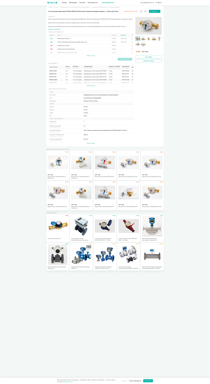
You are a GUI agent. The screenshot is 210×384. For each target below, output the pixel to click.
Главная (64, 2)
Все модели (148, 57)
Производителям (108, 2)
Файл (59, 35)
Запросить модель (148, 60)
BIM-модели (73, 2)
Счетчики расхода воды (114, 7)
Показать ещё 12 (91, 85)
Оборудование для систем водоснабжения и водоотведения (74, 7)
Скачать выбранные (126, 59)
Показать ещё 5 (91, 143)
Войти (159, 2)
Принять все (148, 380)
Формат (52, 35)
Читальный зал (93, 2)
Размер (114, 35)
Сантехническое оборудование (98, 7)
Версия (123, 35)
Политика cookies (68, 381)
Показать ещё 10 (91, 55)
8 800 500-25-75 (148, 2)
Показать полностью (54, 29)
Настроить (124, 380)
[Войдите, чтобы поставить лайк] (141, 11)
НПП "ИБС (145, 51)
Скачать (154, 11)
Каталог (56, 7)
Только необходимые (135, 380)
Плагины (82, 2)
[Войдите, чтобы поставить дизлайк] (145, 11)
